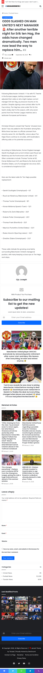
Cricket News (7, 573)
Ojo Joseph (8, 55)
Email (4, 533)
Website (4, 541)
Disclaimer (20, 655)
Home (5, 13)
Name (4, 525)
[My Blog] (13, 6)
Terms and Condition (32, 655)
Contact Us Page (10, 655)
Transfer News (8, 579)
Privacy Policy (21, 658)
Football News (13, 13)
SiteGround (32, 651)
